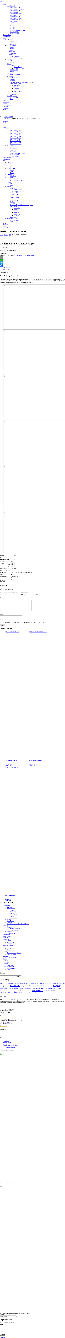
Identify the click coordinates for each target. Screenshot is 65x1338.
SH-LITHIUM (14, 71)
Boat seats (13, 94)
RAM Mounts (14, 77)
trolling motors (3, 992)
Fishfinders (10, 39)
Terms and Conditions (9, 1047)
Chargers (12, 65)
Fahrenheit (7, 986)
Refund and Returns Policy (10, 1045)
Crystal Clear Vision (48, 983)
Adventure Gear (3, 983)
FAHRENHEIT (11, 968)
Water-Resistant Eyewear (24, 992)
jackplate (56, 986)
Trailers (9, 59)
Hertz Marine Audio (15, 83)
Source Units (17, 91)
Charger (41, 983)
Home (1, 235)
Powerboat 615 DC (15, 7)
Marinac (12, 79)
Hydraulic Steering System (17, 57)
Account (5, 106)
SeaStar (35, 991)
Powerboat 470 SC (15, 16)
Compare (5, 108)
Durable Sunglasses (61, 983)
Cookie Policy (7, 1042)
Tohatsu (12, 50)
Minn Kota (13, 53)
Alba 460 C (13, 29)
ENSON (5, 937)
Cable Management (35, 983)
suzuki (60, 991)
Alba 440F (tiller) (14, 32)
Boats (4, 4)
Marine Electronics (27, 988)
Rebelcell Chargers (19, 68)
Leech (11, 99)
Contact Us (6, 102)
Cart (4, 109)
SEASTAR (10, 54)
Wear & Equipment (12, 96)
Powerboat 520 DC (15, 10)
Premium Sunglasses (13, 991)
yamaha (42, 992)
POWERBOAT (11, 6)
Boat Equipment (17, 983)
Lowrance (13, 44)
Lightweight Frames (7, 988)
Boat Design (6, 36)
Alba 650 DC (13, 24)
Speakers (16, 86)
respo (26, 991)
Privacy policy (7, 1044)
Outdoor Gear (58, 988)
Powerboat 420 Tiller (15, 19)
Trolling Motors (11, 51)
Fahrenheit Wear (14, 97)
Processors (16, 89)
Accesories (16, 93)
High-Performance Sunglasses (40, 986)
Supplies (9, 73)
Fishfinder (15, 985)
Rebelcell (9, 931)
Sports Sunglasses (47, 991)
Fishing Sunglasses (24, 986)
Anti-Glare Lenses (10, 983)
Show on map (3, 1026)
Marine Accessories (19, 988)
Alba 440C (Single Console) (17, 30)
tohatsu (63, 991)
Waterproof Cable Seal (33, 992)
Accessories (10, 76)
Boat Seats (9, 907)
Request (3, 1334)
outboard (44, 988)
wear (39, 992)
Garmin (12, 42)
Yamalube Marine (15, 74)
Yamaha (12, 48)
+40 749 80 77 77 (8, 117)
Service (5, 100)
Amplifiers (16, 88)
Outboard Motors (11, 45)
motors (38, 988)
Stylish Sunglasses (55, 991)
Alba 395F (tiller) (14, 33)
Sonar (40, 990)
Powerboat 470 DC (15, 15)
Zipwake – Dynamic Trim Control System (21, 82)
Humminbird (13, 41)
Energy (2, 986)
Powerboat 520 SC (15, 12)
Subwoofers (17, 85)
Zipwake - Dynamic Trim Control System (18, 924)
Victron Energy (18, 67)
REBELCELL (14, 70)
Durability (55, 983)
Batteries (9, 64)
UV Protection (10, 992)
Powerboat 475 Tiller (15, 18)
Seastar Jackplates (15, 56)
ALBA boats (10, 22)
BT (11, 61)
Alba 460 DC (13, 27)
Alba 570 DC (13, 25)
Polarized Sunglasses (4, 991)
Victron (16, 992)
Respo (12, 62)
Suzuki (12, 47)
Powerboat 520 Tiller (15, 13)
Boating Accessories (25, 983)
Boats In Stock (7, 35)
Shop (4, 38)
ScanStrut (30, 991)
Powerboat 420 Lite (15, 21)
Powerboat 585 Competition (17, 9)
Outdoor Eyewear (51, 988)
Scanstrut (12, 80)
